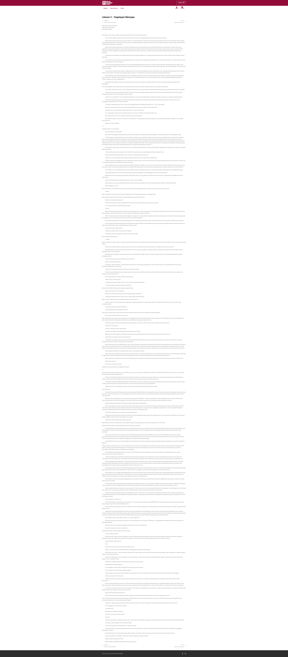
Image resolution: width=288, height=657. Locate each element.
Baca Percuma (114, 8)
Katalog (105, 8)
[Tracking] (182, 7)
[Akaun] (176, 7)
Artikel (122, 8)
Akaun (176, 8)
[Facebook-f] (182, 653)
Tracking (182, 8)
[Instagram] (185, 653)
